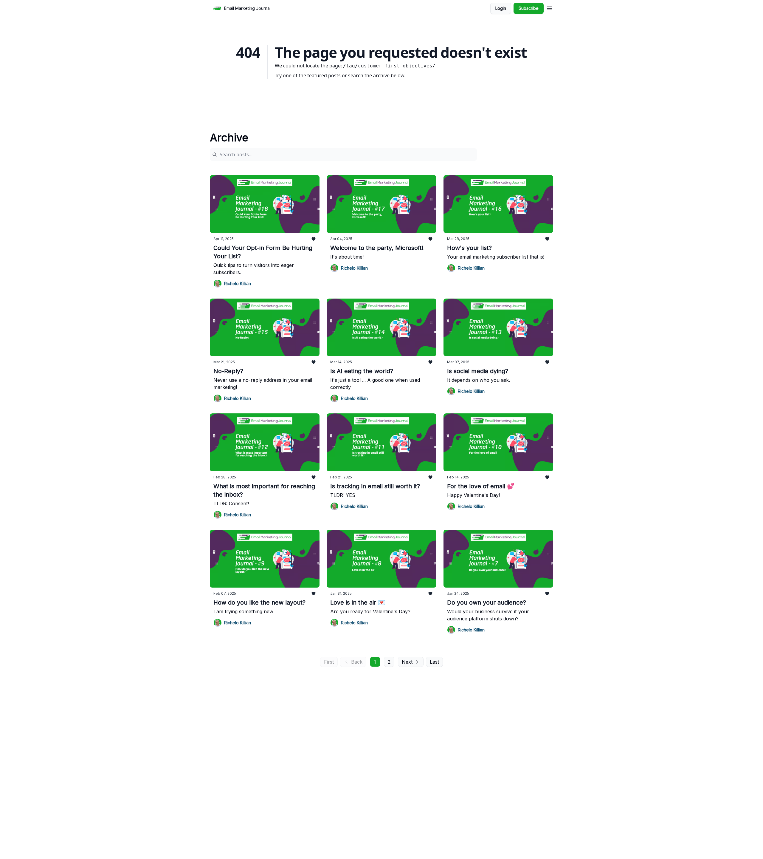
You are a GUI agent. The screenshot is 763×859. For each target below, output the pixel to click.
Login (500, 8)
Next (407, 662)
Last (434, 662)
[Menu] (549, 7)
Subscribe (529, 8)
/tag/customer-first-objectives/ (389, 66)
